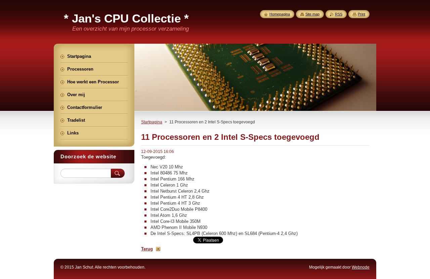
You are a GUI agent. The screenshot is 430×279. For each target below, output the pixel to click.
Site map (312, 14)
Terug (147, 248)
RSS (338, 14)
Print (361, 14)
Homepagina (279, 14)
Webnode (361, 267)
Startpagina (151, 122)
